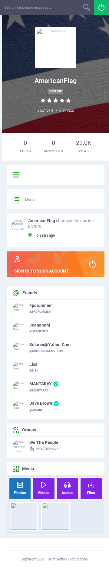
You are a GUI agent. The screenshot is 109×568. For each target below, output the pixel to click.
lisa (33, 364)
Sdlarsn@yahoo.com (50, 344)
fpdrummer (40, 305)
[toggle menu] (16, 175)
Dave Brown (40, 403)
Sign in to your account (41, 271)
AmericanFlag (41, 220)
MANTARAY (40, 383)
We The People (43, 442)
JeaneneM (39, 325)
